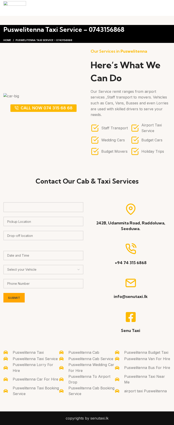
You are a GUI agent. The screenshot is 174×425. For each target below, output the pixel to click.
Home (7, 40)
